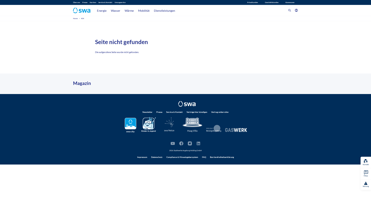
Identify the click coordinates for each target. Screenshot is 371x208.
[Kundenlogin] (296, 10)
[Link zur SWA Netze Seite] (169, 124)
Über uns (76, 2)
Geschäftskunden (272, 2)
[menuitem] (77, 2)
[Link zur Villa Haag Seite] (192, 124)
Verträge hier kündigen (197, 112)
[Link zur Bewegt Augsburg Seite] (213, 128)
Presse (84, 2)
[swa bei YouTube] (173, 143)
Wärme (129, 10)
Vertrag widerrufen (220, 112)
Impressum (142, 157)
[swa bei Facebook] (181, 143)
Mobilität (144, 10)
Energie (102, 10)
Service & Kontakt (105, 2)
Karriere (93, 2)
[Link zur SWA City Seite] (130, 123)
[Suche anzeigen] (289, 10)
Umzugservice (120, 2)
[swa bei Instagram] (190, 143)
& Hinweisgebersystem (182, 157)
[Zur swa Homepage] (187, 104)
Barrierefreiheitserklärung (222, 157)
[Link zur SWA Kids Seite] (148, 124)
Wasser (115, 10)
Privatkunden (252, 2)
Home (75, 18)
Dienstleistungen (164, 10)
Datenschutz (156, 157)
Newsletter (147, 112)
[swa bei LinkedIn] (198, 143)
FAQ (204, 157)
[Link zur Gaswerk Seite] (236, 130)
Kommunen (289, 2)
